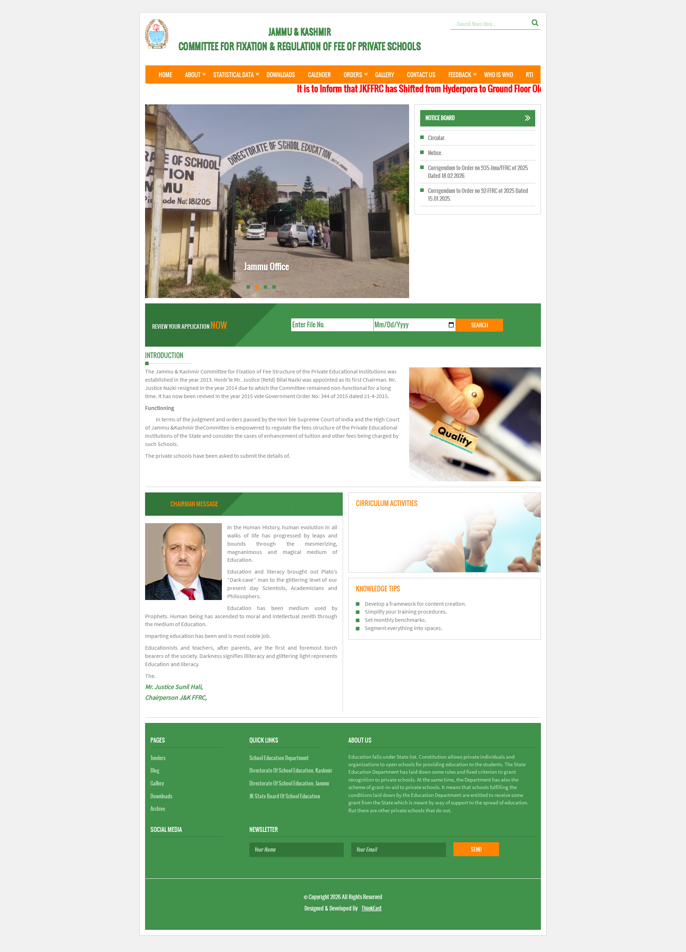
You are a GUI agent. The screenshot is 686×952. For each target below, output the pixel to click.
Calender (319, 74)
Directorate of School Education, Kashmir (290, 770)
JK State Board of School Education (284, 796)
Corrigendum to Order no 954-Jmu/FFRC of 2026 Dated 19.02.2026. (478, 206)
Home (165, 74)
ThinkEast (372, 908)
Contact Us (421, 74)
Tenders (157, 758)
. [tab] (292, 504)
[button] (535, 22)
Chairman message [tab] (194, 504)
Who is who (498, 74)
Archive (157, 809)
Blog (154, 770)
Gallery (384, 74)
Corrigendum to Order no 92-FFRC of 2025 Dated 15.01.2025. (478, 183)
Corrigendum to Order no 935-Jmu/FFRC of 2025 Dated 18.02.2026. (478, 160)
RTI (529, 74)
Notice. (435, 142)
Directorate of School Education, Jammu (289, 783)
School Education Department (279, 758)
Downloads (281, 74)
